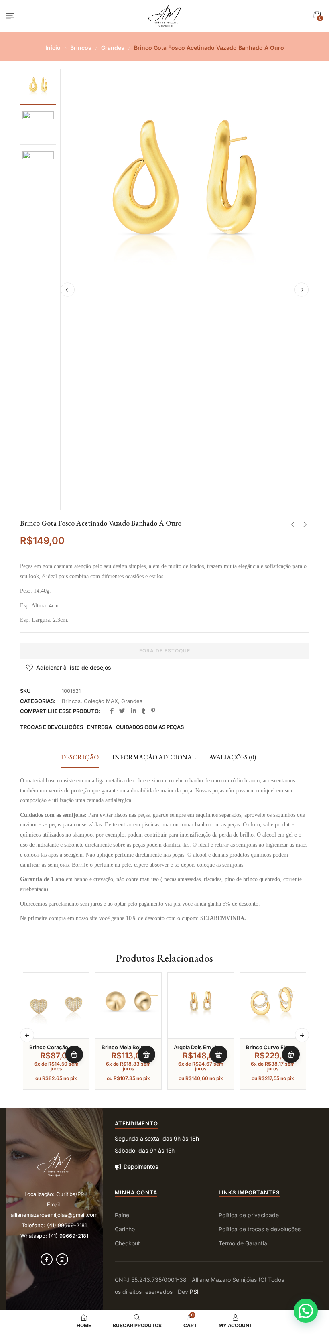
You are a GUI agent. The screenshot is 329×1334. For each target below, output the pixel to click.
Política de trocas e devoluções (260, 1229)
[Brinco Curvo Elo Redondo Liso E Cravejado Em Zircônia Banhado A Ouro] (273, 1005)
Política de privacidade (249, 1215)
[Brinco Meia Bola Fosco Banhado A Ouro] (128, 1005)
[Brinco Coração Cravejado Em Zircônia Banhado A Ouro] (56, 1005)
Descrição (80, 757)
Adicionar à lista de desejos (73, 667)
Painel (122, 1215)
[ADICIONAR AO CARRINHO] (74, 1054)
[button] (317, 15)
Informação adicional (153, 757)
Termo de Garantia (243, 1243)
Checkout (127, 1243)
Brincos (80, 47)
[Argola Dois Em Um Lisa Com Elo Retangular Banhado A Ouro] (201, 1005)
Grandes (112, 47)
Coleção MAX (101, 701)
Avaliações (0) (232, 757)
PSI (194, 1291)
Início (53, 47)
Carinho (125, 1229)
